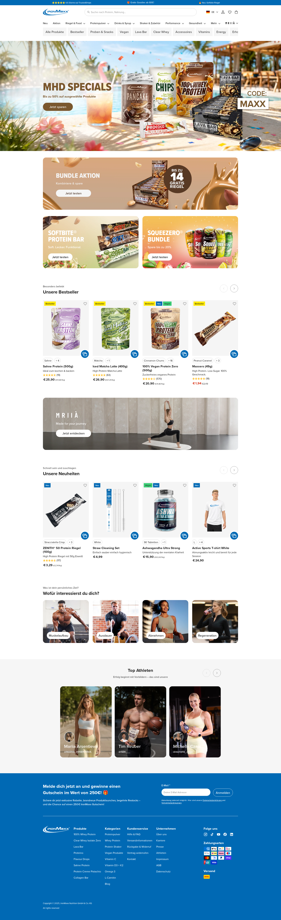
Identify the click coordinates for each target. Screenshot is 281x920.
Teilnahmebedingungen (171, 803)
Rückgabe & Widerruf (139, 846)
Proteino (78, 853)
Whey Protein (112, 840)
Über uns (161, 834)
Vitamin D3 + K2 (114, 865)
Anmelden (223, 792)
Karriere (160, 840)
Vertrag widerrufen (137, 853)
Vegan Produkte (114, 853)
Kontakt (131, 859)
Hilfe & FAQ (133, 834)
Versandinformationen (139, 840)
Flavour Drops (81, 859)
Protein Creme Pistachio (87, 871)
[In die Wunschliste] (85, 304)
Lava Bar (78, 846)
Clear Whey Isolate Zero (87, 840)
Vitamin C (110, 859)
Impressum (162, 859)
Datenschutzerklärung (212, 800)
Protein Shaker (113, 846)
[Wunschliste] (231, 12)
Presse (160, 846)
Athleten (161, 853)
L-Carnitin (110, 877)
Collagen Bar (81, 877)
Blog (107, 884)
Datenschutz (163, 871)
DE (213, 12)
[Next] (234, 288)
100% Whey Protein (85, 834)
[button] (141, 12)
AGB (158, 865)
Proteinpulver (112, 834)
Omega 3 (110, 871)
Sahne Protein (82, 865)
